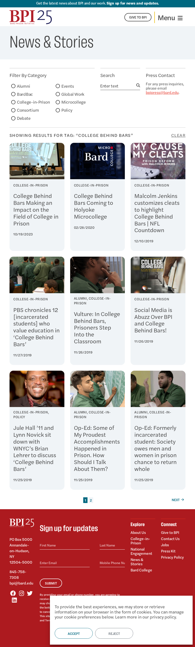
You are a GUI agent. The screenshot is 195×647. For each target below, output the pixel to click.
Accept (74, 633)
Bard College (141, 569)
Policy (66, 110)
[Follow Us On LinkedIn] (14, 600)
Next (176, 499)
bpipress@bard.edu (162, 92)
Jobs (165, 544)
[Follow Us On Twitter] (29, 593)
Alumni (23, 86)
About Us (138, 532)
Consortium (28, 110)
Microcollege (73, 102)
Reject (114, 633)
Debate (23, 118)
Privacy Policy (172, 556)
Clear (178, 135)
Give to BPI (170, 532)
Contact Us (170, 538)
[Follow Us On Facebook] (13, 593)
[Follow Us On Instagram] (21, 593)
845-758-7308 (18, 574)
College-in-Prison (33, 102)
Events (67, 86)
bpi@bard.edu (21, 583)
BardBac (25, 94)
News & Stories (137, 561)
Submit (51, 583)
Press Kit (168, 551)
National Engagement (141, 551)
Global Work (72, 94)
